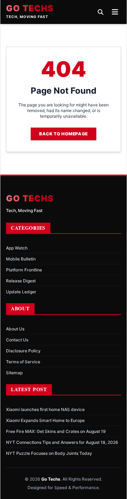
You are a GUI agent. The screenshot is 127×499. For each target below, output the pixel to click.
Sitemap (14, 372)
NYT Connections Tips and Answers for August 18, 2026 (62, 442)
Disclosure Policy (23, 350)
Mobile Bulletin (21, 259)
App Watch (17, 248)
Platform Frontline (24, 269)
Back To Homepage (63, 133)
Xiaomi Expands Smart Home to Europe (45, 420)
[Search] (100, 12)
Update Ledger (21, 291)
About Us (15, 328)
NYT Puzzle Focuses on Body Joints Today (49, 453)
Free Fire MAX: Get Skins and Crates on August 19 (56, 431)
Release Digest (21, 280)
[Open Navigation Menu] (115, 12)
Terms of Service (23, 361)
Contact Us (17, 339)
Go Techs (30, 8)
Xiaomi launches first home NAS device (45, 409)
